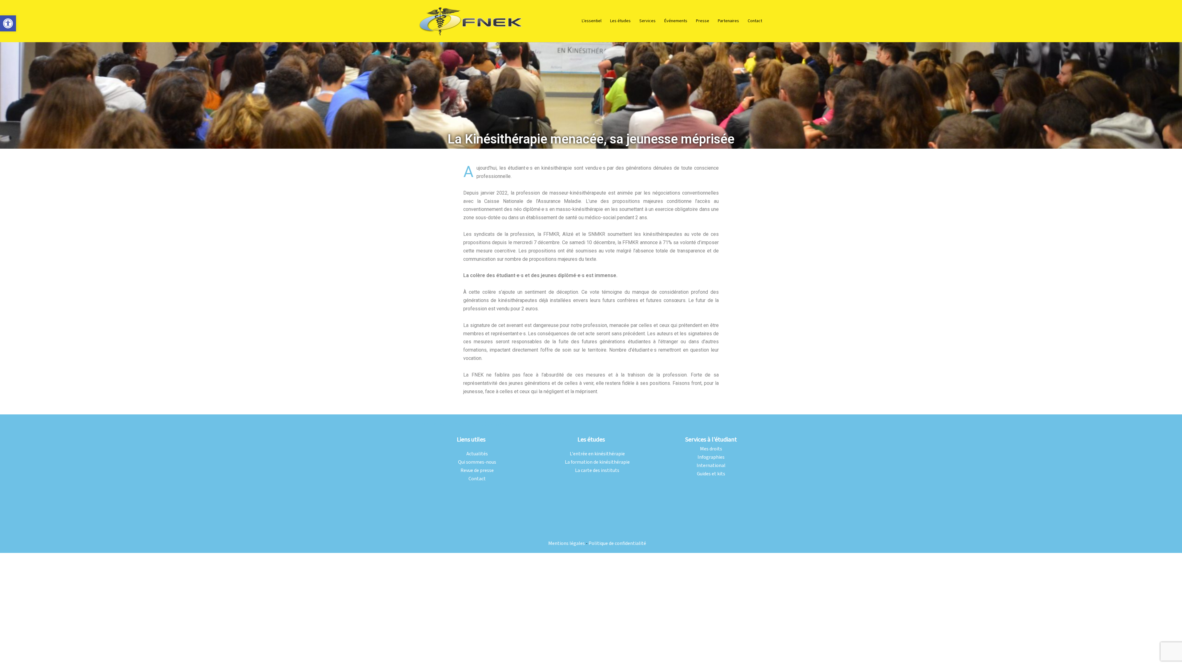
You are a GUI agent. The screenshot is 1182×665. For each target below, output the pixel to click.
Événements (675, 21)
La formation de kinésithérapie (597, 462)
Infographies (711, 457)
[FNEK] (471, 21)
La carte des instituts (597, 470)
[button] (8, 23)
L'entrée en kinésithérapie (597, 454)
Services (647, 21)
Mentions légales (566, 543)
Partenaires (728, 21)
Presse (702, 21)
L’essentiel (591, 21)
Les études (620, 21)
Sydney (502, 424)
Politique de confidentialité (617, 543)
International (711, 465)
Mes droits (711, 449)
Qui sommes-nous (477, 462)
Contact (755, 21)
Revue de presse (477, 470)
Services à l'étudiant (711, 440)
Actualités (477, 454)
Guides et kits (711, 474)
